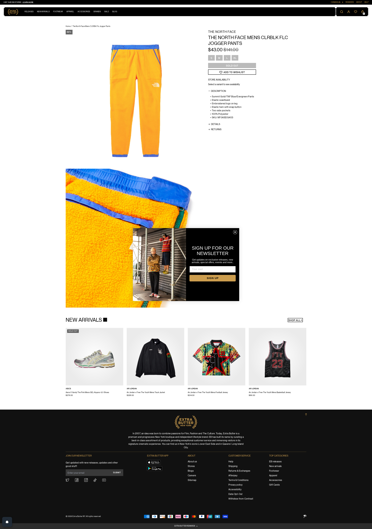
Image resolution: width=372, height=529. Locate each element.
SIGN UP (213, 278)
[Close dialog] (235, 232)
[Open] (7, 522)
